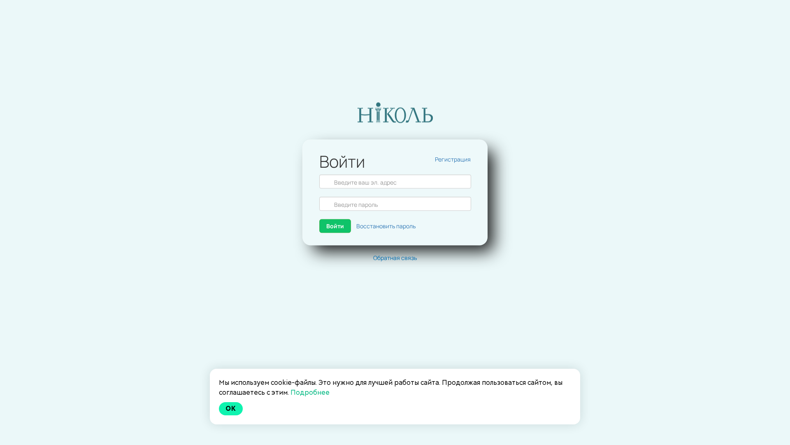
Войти (335, 226)
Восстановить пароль (386, 226)
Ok (230, 408)
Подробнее (310, 392)
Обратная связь (395, 258)
